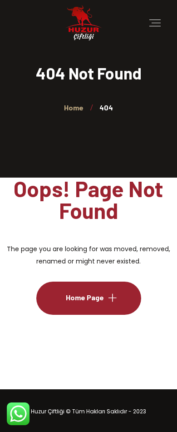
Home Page (85, 297)
